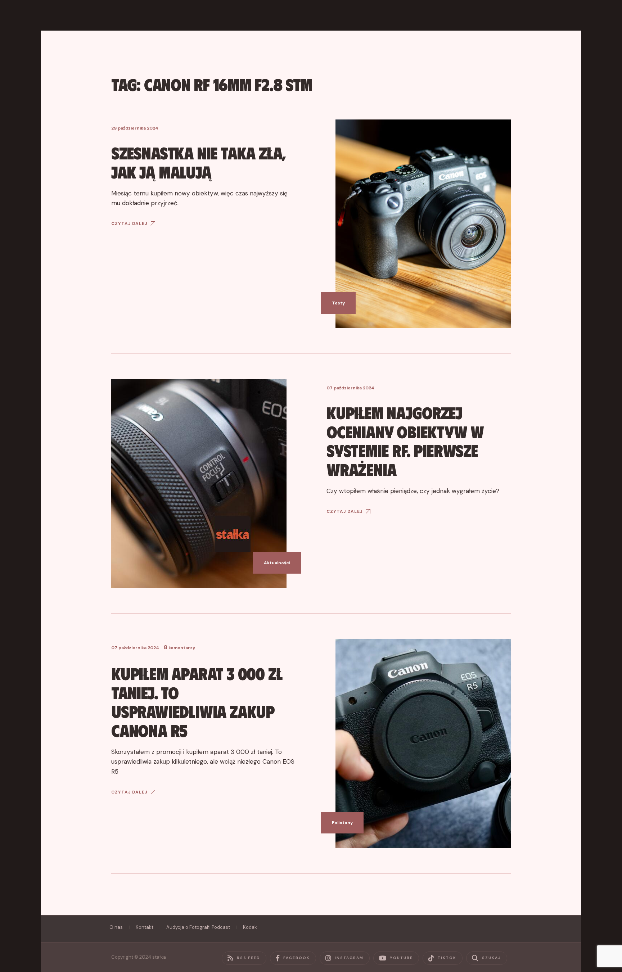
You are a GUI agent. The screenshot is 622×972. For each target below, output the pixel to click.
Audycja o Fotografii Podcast (198, 927)
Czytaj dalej (129, 223)
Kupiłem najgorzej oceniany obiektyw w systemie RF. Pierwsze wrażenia (405, 441)
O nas (116, 927)
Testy (338, 303)
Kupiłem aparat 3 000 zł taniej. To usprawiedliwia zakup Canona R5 (196, 702)
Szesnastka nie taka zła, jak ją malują (198, 162)
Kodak (250, 927)
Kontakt (144, 927)
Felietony (342, 823)
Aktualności (277, 563)
